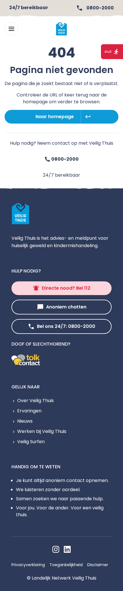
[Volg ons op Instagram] (55, 549)
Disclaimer (97, 565)
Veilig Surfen (31, 441)
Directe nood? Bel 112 (66, 288)
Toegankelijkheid (66, 565)
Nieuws (25, 421)
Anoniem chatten (66, 307)
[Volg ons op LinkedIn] (67, 549)
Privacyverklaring (28, 565)
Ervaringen (29, 411)
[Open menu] (11, 29)
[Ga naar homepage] (61, 29)
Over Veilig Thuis (35, 400)
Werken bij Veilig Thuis (41, 431)
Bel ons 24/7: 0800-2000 (66, 326)
